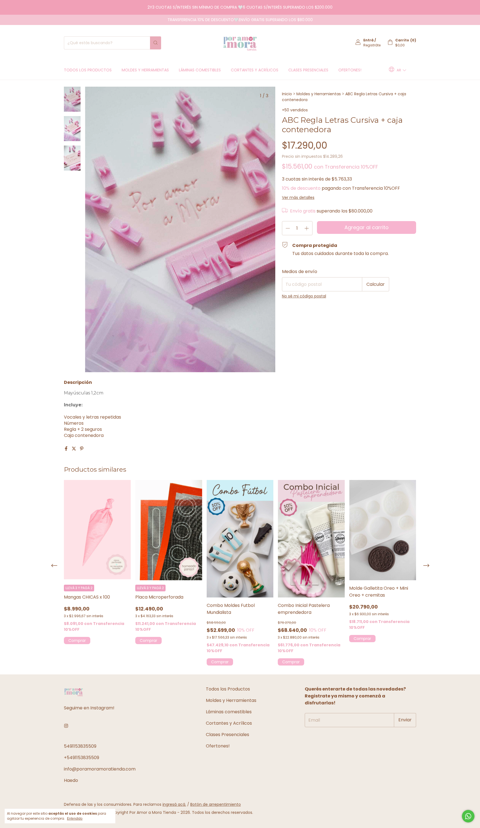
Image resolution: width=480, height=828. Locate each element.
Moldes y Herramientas (145, 70)
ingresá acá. (174, 804)
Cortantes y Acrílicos (254, 70)
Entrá (368, 40)
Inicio (287, 94)
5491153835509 (80, 746)
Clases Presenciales (308, 70)
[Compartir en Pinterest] (81, 449)
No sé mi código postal (304, 296)
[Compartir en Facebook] (66, 449)
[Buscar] (155, 42)
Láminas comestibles (200, 70)
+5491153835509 (81, 757)
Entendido (74, 819)
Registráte (372, 45)
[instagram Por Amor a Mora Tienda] (66, 725)
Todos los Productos (88, 70)
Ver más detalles (298, 197)
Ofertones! (349, 70)
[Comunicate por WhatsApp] (468, 816)
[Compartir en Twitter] (74, 449)
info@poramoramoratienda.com (100, 769)
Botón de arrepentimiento (215, 804)
